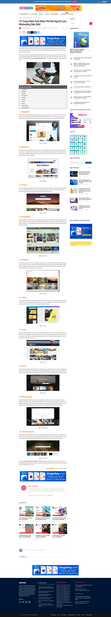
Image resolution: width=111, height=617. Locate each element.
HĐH (42, 14)
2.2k (25, 521)
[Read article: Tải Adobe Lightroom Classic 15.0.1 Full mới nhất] (26, 511)
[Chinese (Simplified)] (97, 1)
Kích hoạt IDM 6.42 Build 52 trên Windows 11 (82, 86)
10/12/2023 (55, 538)
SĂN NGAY (75, 1)
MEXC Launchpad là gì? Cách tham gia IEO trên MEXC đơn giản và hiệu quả (85, 181)
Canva (23, 302)
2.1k (42, 538)
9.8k (42, 521)
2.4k (87, 210)
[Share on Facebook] (28, 32)
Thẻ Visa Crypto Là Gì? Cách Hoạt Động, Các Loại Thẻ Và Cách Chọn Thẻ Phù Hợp (84, 173)
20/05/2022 (34, 28)
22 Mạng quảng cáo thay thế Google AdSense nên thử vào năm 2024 (84, 207)
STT (24, 614)
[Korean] (106, 1)
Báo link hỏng (53, 614)
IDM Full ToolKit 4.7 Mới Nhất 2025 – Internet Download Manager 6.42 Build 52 (77, 51)
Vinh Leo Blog (63, 614)
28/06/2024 (55, 521)
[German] (101, 1)
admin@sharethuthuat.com (83, 590)
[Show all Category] (91, 168)
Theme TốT (78, 614)
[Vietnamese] (109, 1)
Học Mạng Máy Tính (71, 614)
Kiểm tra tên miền (89, 614)
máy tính (27, 223)
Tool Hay (71, 14)
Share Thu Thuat (34, 614)
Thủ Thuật (34, 14)
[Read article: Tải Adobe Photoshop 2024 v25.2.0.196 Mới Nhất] (59, 529)
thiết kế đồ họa (54, 153)
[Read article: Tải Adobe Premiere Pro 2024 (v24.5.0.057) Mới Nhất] (43, 529)
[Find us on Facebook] (20, 602)
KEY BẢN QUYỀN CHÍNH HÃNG (83, 601)
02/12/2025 (21, 521)
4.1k (87, 201)
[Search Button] (91, 23)
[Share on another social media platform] (38, 32)
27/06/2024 (21, 538)
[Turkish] (107, 1)
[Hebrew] (102, 1)
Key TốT (83, 614)
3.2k (59, 521)
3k (25, 538)
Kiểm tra (88, 162)
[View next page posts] (82, 214)
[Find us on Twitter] (23, 602)
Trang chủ (20, 17)
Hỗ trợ (58, 614)
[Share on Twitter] (32, 32)
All (89, 167)
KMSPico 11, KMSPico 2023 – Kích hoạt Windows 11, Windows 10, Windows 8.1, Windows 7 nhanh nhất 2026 (82, 64)
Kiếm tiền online (24, 14)
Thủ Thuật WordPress (53, 28)
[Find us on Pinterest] (26, 602)
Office (47, 14)
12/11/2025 (81, 184)
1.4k (87, 184)
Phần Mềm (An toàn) (28, 17)
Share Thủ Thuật (26, 28)
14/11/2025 (38, 521)
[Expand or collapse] (65, 87)
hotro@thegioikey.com (82, 603)
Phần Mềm (55, 14)
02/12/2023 (81, 210)
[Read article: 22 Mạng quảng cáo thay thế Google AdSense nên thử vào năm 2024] (74, 208)
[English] (99, 1)
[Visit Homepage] (26, 8)
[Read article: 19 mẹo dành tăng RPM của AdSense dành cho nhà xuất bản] (74, 200)
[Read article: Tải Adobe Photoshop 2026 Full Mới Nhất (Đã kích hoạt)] (43, 511)
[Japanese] (104, 1)
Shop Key (63, 14)
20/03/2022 (81, 201)
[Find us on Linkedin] (29, 602)
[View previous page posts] (80, 214)
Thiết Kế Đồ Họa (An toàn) (38, 17)
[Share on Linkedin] (35, 32)
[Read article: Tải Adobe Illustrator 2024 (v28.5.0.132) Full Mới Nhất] (26, 529)
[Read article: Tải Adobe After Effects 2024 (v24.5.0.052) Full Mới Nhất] (59, 511)
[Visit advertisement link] (59, 8)
